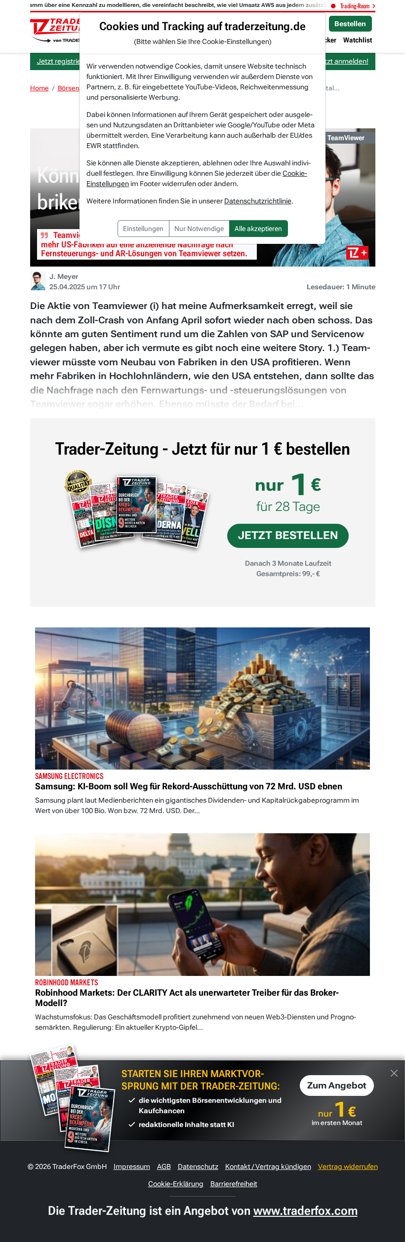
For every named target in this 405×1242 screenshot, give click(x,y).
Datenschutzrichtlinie (257, 201)
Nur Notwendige (199, 229)
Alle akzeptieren (258, 229)
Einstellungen (143, 229)
